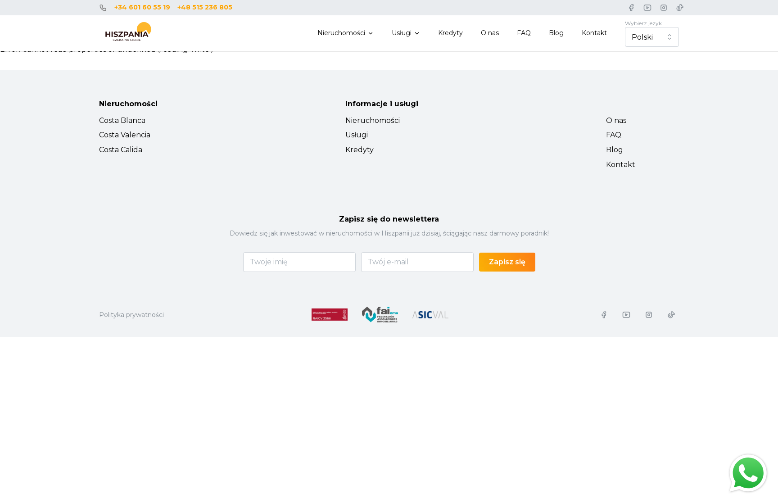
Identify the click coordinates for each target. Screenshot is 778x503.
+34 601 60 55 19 (142, 7)
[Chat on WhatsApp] (748, 473)
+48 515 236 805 (204, 7)
